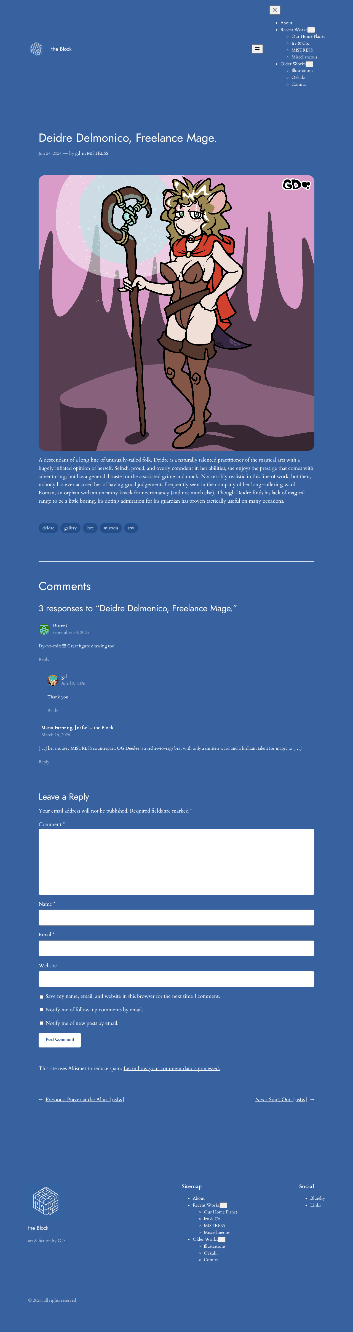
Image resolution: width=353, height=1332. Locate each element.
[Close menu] (274, 10)
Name (47, 904)
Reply (44, 659)
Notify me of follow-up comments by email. (94, 1009)
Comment (52, 824)
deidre (48, 528)
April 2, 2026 (73, 683)
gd (77, 153)
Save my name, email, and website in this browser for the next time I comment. (133, 996)
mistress (111, 528)
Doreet (59, 626)
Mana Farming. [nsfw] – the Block (77, 728)
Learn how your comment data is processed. (172, 1068)
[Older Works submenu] (309, 64)
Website (48, 965)
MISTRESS (97, 153)
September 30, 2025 (70, 632)
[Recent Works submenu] (311, 30)
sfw (131, 528)
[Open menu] (257, 48)
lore (90, 528)
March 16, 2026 (55, 735)
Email (47, 934)
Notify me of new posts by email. (82, 1023)
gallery (70, 528)
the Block (61, 49)
